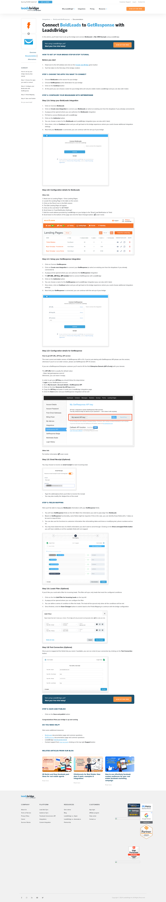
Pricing (92, 9)
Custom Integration (45, 822)
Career (23, 819)
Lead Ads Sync (43, 810)
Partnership (67, 822)
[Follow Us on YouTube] (37, 898)
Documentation (30, 56)
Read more (45, 781)
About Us (24, 810)
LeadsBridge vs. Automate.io (72, 819)
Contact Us (141, 2)
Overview (33, 52)
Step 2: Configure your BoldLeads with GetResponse (27, 88)
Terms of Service (26, 813)
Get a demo (67, 810)
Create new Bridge (82, 65)
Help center (92, 816)
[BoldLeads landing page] (28, 25)
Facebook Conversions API (47, 816)
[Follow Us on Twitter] (42, 898)
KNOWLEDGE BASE (60, 740)
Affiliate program (94, 813)
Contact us (92, 819)
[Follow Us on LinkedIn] (31, 898)
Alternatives (32, 59)
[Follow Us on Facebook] (21, 898)
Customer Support (125, 2)
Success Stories (26, 822)
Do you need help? (26, 102)
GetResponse (49, 737)
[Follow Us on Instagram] (26, 898)
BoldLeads (48, 735)
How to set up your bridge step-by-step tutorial (26, 74)
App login (92, 810)
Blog (65, 813)
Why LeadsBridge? (67, 9)
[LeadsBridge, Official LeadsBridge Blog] (31, 9)
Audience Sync (43, 813)
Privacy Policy (25, 816)
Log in (134, 2)
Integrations (81, 9)
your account (64, 742)
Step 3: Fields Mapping (27, 95)
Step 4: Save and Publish (28, 98)
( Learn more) (99, 215)
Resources (102, 9)
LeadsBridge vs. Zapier (71, 816)
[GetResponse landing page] (28, 41)
